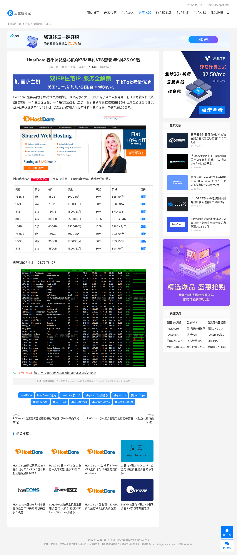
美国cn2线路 (40, 401)
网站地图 (120, 539)
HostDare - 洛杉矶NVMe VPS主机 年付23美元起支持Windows (101, 469)
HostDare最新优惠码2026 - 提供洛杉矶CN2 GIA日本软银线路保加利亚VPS (29, 469)
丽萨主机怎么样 (176, 346)
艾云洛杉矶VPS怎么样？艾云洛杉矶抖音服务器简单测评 (137, 469)
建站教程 (217, 13)
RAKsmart (172, 334)
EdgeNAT (213, 340)
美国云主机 (59, 401)
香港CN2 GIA (215, 328)
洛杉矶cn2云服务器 (97, 395)
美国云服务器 (79, 401)
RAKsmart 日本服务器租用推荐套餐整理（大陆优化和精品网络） (120, 420)
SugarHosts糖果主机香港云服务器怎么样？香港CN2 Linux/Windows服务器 (65, 508)
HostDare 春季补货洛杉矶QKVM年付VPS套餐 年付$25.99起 (83, 59)
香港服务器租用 (217, 322)
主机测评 (182, 13)
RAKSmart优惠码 (217, 334)
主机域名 (127, 13)
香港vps (192, 334)
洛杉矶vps (120, 395)
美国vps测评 (174, 322)
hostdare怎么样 (71, 395)
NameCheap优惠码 (218, 4)
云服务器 (144, 13)
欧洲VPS (192, 322)
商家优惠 (110, 13)
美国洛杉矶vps (101, 401)
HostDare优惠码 (46, 395)
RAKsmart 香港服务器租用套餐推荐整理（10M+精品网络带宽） (46, 420)
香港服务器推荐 (196, 328)
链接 (143, 196)
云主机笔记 (19, 13)
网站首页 (93, 13)
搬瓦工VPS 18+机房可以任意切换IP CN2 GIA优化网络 (64, 372)
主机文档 (199, 13)
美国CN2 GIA (174, 340)
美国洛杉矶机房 (124, 401)
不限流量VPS (194, 340)
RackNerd (173, 328)
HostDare (26, 395)
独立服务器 (163, 13)
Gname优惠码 (194, 4)
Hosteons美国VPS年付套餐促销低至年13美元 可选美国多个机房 (29, 508)
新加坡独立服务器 (196, 346)
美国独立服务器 (217, 346)
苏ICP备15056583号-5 (137, 539)
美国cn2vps (138, 395)
